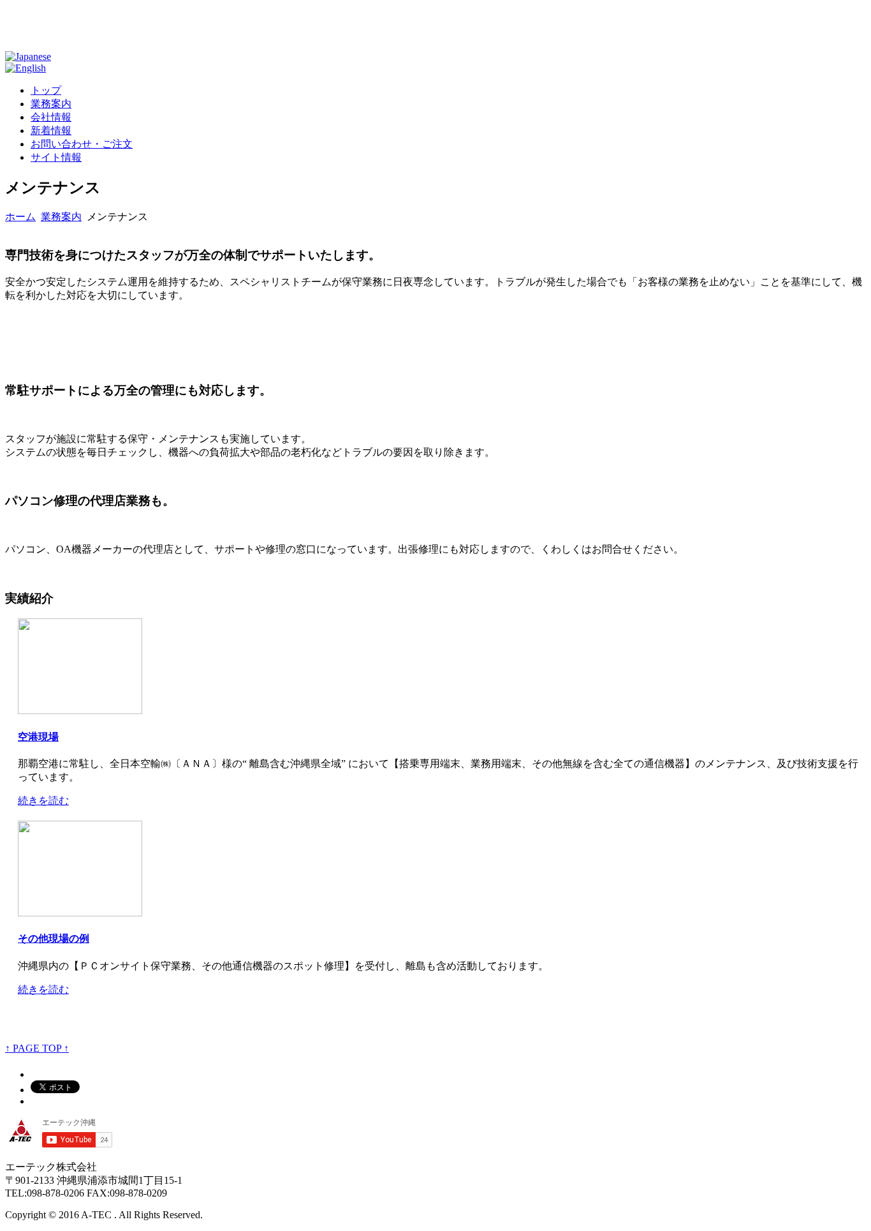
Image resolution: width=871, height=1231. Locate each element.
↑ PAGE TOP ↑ (37, 1048)
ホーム (20, 216)
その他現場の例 (53, 938)
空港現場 (38, 736)
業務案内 (61, 216)
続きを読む (43, 800)
